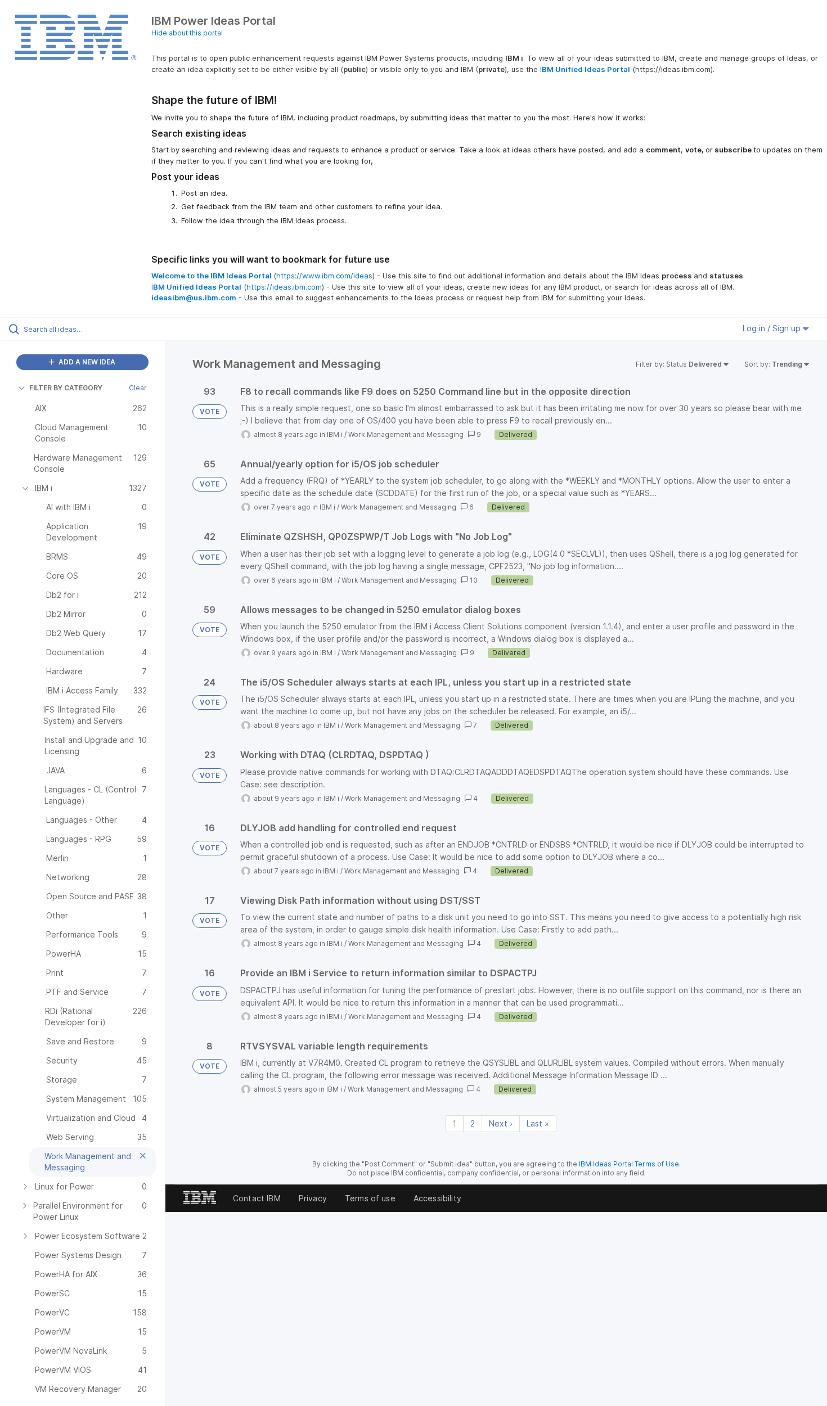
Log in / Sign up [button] (773, 328)
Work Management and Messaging (406, 434)
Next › (501, 1123)
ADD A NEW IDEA (86, 362)
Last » (538, 1123)
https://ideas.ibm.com (284, 286)
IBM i (335, 434)
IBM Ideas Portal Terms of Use (629, 1164)
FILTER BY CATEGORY (65, 388)
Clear (138, 388)
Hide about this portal (187, 33)
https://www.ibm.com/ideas (324, 275)
